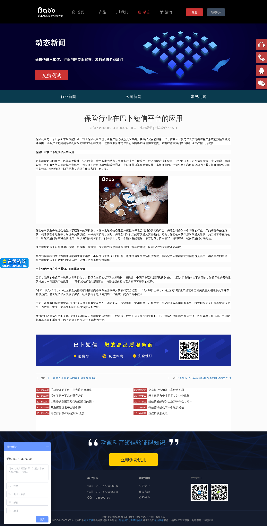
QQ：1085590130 (98, 497)
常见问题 (198, 96)
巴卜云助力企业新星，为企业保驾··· (170, 395)
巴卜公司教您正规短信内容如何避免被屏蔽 (71, 378)
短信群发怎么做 (158, 413)
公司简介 (144, 486)
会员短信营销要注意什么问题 (166, 390)
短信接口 (123, 520)
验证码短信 (136, 520)
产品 (100, 11)
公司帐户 (144, 497)
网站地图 (144, 478)
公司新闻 (133, 96)
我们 (122, 11)
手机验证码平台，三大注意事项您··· (72, 390)
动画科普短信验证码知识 (133, 442)
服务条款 (144, 492)
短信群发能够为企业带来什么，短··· (170, 401)
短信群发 (88, 520)
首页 (78, 11)
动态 (144, 11)
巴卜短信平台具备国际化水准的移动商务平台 (204, 378)
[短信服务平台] (50, 12)
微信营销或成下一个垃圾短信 (166, 407)
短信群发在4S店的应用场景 (67, 413)
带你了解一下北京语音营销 (67, 395)
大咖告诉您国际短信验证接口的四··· (72, 401)
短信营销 (159, 520)
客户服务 (92, 478)
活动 (166, 11)
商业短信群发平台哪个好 (66, 407)
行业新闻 (68, 96)
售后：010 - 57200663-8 (102, 492)
